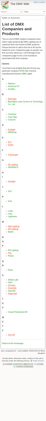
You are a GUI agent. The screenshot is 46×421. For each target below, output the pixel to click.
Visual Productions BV (18, 312)
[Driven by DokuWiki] (28, 366)
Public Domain (38, 361)
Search (21, 12)
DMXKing (12, 132)
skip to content (39, 2)
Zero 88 (11, 335)
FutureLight (13, 155)
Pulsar (11, 256)
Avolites (11, 89)
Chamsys (12, 114)
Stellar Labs (13, 280)
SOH (10, 282)
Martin (10, 232)
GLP (10, 191)
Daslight (11, 129)
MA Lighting (13, 229)
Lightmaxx (12, 216)
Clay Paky (12, 117)
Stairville (12, 291)
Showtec (12, 285)
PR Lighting (13, 250)
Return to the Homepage (12, 343)
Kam (10, 201)
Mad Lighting (13, 226)
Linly (10, 214)
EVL (10, 142)
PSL (10, 253)
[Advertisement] (23, 397)
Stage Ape (12, 294)
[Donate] (18, 364)
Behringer (12, 99)
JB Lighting (13, 165)
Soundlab (12, 288)
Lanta (10, 211)
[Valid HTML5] (38, 364)
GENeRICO (13, 167)
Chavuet (11, 120)
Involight (11, 181)
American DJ (13, 86)
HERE (22, 71)
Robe (10, 270)
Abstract (11, 84)
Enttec (10, 145)
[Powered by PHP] (28, 364)
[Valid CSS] (18, 366)
